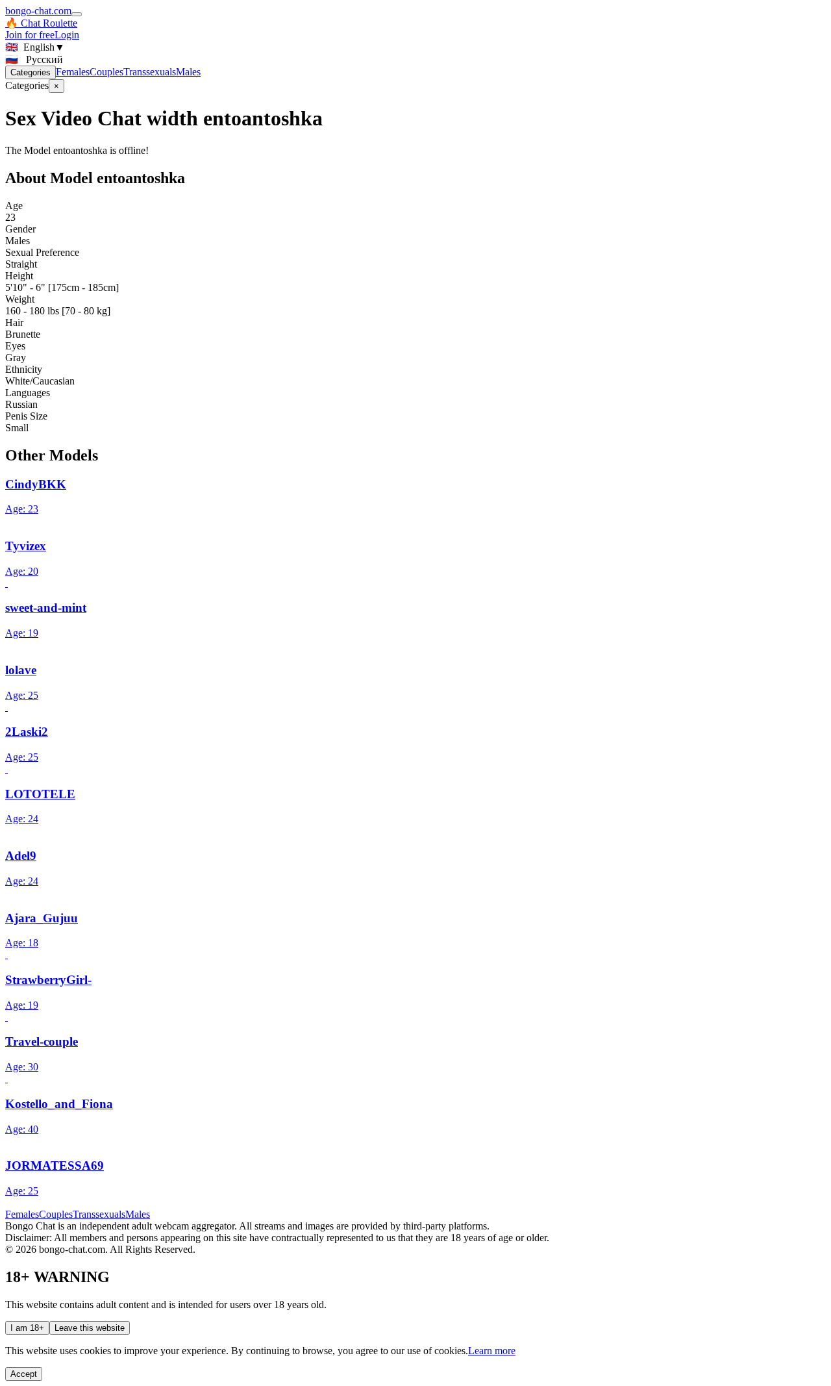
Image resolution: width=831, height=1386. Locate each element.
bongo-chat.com (38, 10)
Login (67, 34)
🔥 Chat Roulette (41, 23)
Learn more (491, 1350)
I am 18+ (27, 1328)
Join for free (30, 34)
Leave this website (90, 1328)
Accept (23, 1374)
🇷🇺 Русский (34, 59)
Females (73, 71)
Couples (106, 71)
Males (188, 71)
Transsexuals (149, 71)
